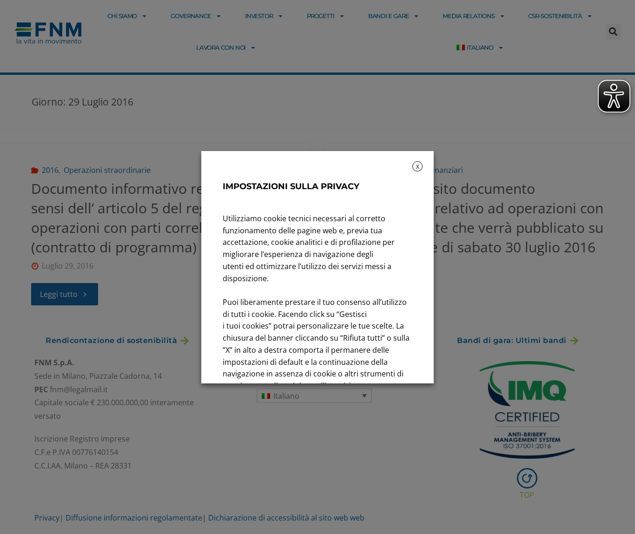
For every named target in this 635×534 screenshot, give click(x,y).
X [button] (417, 167)
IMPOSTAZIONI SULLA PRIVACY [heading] (291, 186)
